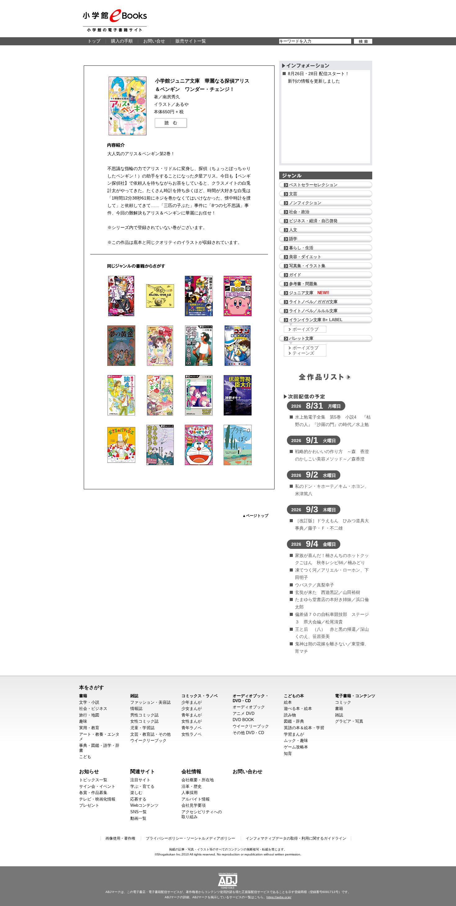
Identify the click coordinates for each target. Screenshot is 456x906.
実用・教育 (89, 727)
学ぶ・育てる (142, 786)
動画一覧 (138, 818)
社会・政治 (299, 211)
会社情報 (191, 771)
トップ (94, 40)
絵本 (288, 702)
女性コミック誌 (144, 721)
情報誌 (136, 708)
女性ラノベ (191, 734)
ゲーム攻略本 (296, 747)
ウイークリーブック (148, 740)
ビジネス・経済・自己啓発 (313, 220)
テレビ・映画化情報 (97, 799)
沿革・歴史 (191, 786)
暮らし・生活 (301, 247)
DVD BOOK (243, 719)
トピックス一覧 (93, 780)
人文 (293, 229)
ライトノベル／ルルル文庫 (313, 310)
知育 (288, 753)
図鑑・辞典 (294, 721)
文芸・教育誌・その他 (150, 734)
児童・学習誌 (142, 727)
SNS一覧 (138, 812)
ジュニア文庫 (309, 292)
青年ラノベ (191, 727)
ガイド (295, 274)
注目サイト (140, 780)
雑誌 (134, 695)
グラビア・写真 (349, 721)
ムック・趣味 (296, 740)
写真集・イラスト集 (307, 265)
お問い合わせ (247, 771)
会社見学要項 (193, 805)
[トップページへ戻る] (114, 20)
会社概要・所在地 (197, 780)
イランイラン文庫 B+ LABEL (315, 319)
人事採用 (189, 792)
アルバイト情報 (195, 799)
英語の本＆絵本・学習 (304, 727)
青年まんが (191, 715)
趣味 (83, 721)
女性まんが (191, 721)
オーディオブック (249, 707)
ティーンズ (303, 353)
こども (85, 756)
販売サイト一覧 (191, 40)
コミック (343, 702)
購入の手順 (122, 40)
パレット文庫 (301, 338)
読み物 (290, 715)
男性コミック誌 (144, 715)
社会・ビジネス (93, 708)
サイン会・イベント (97, 786)
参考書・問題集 (303, 283)
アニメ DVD (243, 713)
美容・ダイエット (305, 256)
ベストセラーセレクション (313, 184)
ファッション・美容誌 (150, 702)
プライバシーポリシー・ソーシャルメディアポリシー (190, 838)
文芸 (293, 193)
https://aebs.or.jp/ (278, 897)
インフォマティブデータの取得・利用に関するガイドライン (296, 838)
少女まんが (191, 708)
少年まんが (191, 702)
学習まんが (294, 734)
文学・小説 (89, 702)
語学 (293, 238)
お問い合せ (154, 40)
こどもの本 (294, 695)
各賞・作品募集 (93, 792)
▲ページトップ (255, 516)
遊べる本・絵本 (298, 708)
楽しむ (136, 792)
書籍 (83, 695)
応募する (138, 799)
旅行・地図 (89, 715)
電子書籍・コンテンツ (355, 695)
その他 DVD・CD (248, 732)
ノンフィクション (305, 202)
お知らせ (89, 771)
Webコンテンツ (144, 805)
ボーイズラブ (306, 329)
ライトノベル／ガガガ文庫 (313, 301)
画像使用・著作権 (120, 838)
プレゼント (89, 805)
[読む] (171, 123)
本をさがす (91, 687)
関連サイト (142, 771)
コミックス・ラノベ (199, 695)
